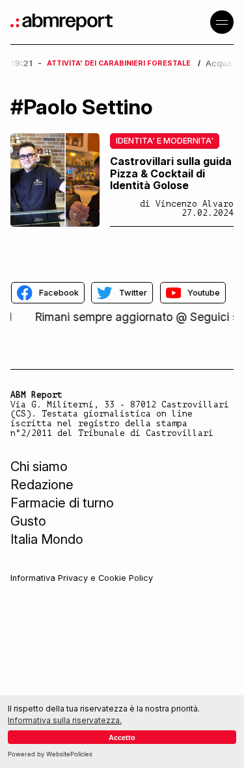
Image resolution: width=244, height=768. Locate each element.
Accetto (122, 737)
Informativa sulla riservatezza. (65, 720)
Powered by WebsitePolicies (50, 754)
